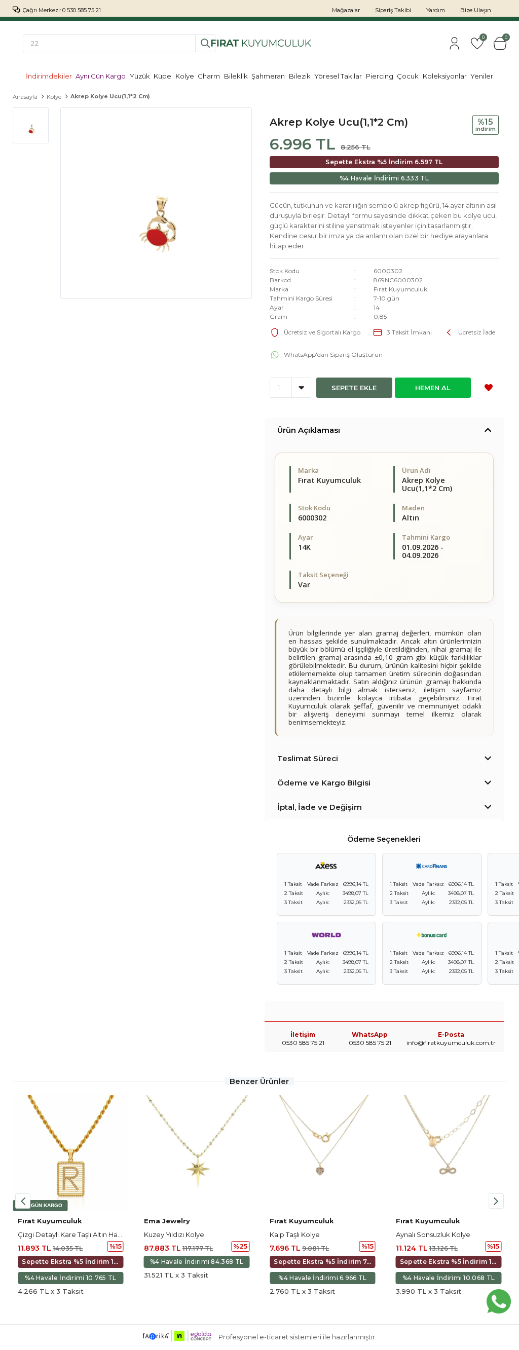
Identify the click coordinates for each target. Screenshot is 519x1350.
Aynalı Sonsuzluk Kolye (433, 1234)
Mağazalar (346, 10)
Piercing (379, 76)
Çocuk (408, 76)
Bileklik (236, 76)
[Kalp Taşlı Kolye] (323, 1153)
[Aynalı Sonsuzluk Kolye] (449, 1153)
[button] (496, 1201)
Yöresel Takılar (338, 76)
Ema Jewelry (167, 1221)
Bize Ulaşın (475, 10)
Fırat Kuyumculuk (400, 289)
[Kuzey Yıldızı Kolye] (197, 1153)
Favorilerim (483, 38)
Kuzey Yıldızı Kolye (174, 1234)
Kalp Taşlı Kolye (295, 1234)
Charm (209, 76)
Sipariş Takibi (393, 10)
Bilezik (300, 76)
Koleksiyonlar (445, 76)
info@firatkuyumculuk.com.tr (451, 1042)
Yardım (435, 10)
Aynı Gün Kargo (101, 76)
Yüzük (140, 76)
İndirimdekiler (49, 76)
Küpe (162, 76)
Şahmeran (268, 76)
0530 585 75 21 (370, 1042)
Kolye (184, 76)
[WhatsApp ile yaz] (499, 1301)
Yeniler (481, 76)
